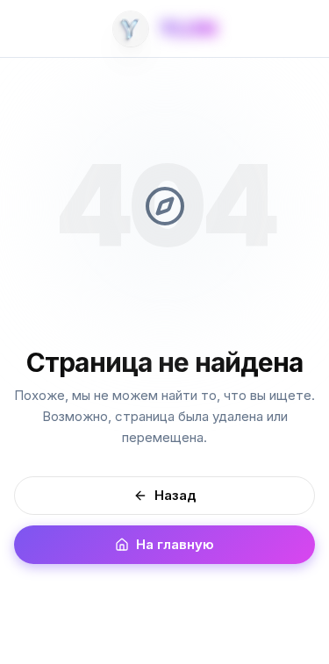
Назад (175, 495)
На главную (175, 544)
